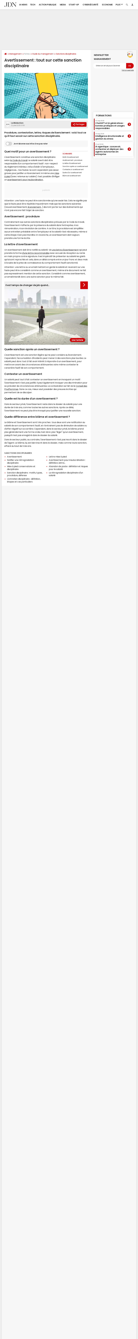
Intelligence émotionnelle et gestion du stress (109, 136)
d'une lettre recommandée (35, 253)
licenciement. (34, 207)
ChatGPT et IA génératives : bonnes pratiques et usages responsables (110, 124)
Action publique (47, 5)
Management (15, 54)
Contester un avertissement (73, 169)
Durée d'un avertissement (72, 172)
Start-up (74, 5)
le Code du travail (18, 160)
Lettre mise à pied (58, 457)
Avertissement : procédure (72, 160)
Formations (103, 115)
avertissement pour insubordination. (25, 180)
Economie (107, 5)
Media (63, 5)
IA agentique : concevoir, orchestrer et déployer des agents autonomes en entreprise (109, 149)
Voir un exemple (128, 70)
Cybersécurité (90, 5)
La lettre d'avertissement (72, 163)
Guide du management (42, 54)
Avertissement (14, 457)
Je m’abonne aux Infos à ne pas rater (30, 144)
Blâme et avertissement (71, 176)
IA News (23, 5)
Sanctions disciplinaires (66, 54)
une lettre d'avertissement (65, 250)
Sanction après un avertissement (75, 166)
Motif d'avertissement (71, 157)
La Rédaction (17, 123)
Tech (32, 5)
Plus (118, 5)
